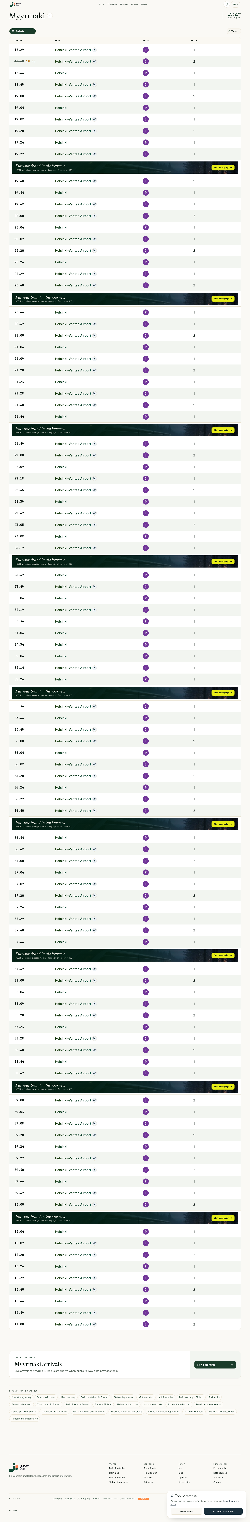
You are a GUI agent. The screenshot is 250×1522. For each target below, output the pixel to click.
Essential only (186, 1511)
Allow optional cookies (223, 1511)
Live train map (68, 1397)
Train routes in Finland (48, 1404)
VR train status (146, 1397)
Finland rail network (21, 1404)
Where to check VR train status (126, 1411)
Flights (144, 4)
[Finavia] (84, 1498)
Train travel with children (54, 1411)
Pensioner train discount (208, 1404)
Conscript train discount (23, 1411)
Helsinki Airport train (127, 1404)
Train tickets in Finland (77, 1404)
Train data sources (194, 1411)
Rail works (214, 1397)
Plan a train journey (21, 1397)
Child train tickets (153, 1404)
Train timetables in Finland (94, 1397)
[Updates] (227, 4)
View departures (206, 1364)
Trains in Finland (103, 1404)
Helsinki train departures (222, 1411)
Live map (124, 4)
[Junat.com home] (19, 1467)
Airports (134, 4)
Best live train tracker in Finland (89, 1411)
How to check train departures (163, 1411)
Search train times (46, 1397)
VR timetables (166, 1397)
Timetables (112, 4)
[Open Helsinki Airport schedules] (94, 49)
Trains (101, 4)
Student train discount (179, 1404)
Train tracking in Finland (191, 1397)
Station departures (123, 1397)
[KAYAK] (143, 1498)
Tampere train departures (24, 1418)
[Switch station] (50, 15)
